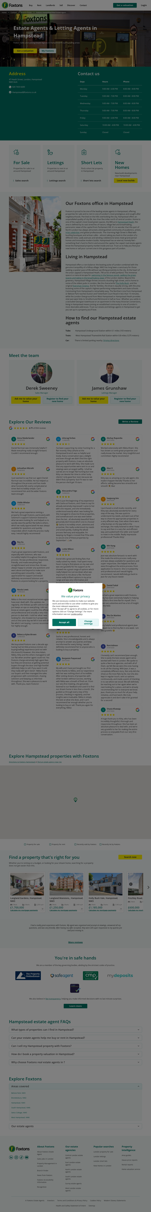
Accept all (64, 622)
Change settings (88, 622)
